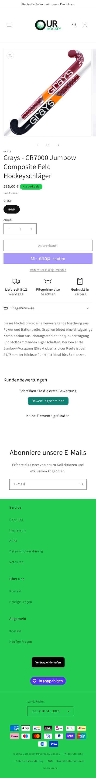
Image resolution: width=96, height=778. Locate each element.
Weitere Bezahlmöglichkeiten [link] (48, 270)
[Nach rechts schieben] (58, 145)
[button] (9, 25)
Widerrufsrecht (74, 753)
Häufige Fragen (20, 602)
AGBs (13, 541)
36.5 (14, 210)
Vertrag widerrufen (48, 662)
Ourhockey (29, 753)
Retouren (16, 562)
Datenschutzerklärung (26, 551)
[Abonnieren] (81, 484)
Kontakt (15, 591)
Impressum (17, 530)
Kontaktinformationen (71, 761)
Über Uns (16, 520)
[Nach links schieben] (38, 145)
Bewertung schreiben (48, 400)
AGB (50, 761)
